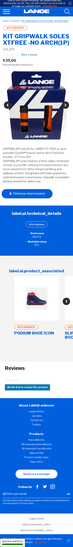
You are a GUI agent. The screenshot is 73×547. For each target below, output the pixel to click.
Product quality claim (36, 457)
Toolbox (36, 424)
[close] (70, 3)
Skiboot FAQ (36, 453)
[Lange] (36, 12)
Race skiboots (36, 439)
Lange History (36, 411)
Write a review (29, 55)
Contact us (37, 420)
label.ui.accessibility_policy (36, 530)
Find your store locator (29, 193)
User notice (36, 461)
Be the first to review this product (28, 388)
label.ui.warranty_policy (36, 524)
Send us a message (36, 474)
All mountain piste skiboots (36, 444)
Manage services (12, 541)
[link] (10, 55)
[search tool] (67, 12)
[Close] (68, 540)
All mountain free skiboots (36, 448)
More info (40, 542)
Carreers (36, 415)
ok (68, 494)
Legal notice (36, 518)
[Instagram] (52, 488)
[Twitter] (45, 488)
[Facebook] (37, 488)
